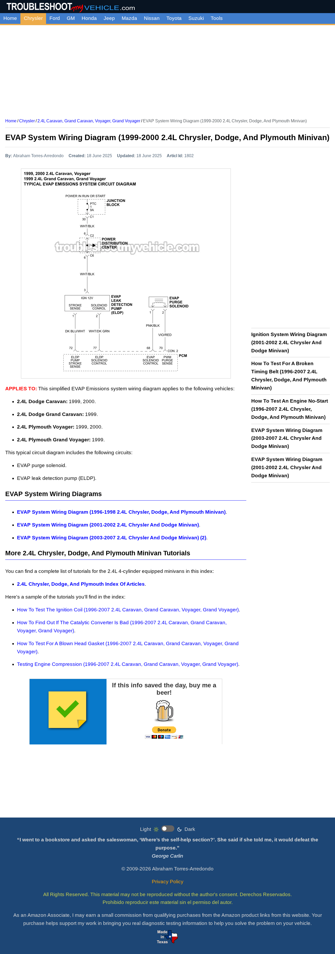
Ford (54, 18)
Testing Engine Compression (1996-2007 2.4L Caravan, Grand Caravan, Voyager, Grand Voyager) (127, 664)
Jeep (109, 18)
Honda (89, 18)
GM (71, 18)
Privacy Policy (167, 881)
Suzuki (196, 18)
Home (10, 18)
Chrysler (33, 18)
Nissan (152, 18)
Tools (217, 18)
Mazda (129, 18)
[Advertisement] (167, 69)
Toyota (174, 18)
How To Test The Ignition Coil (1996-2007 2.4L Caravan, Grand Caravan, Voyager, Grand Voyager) (128, 609)
